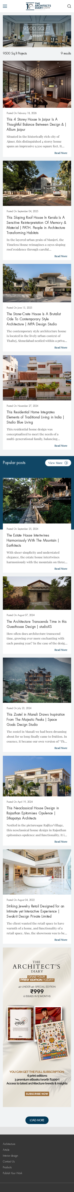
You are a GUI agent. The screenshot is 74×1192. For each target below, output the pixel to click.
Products (7, 1167)
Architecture (9, 1144)
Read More (60, 153)
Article (6, 1150)
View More (55, 463)
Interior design (10, 1155)
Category (37, 35)
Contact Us (9, 1161)
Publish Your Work (12, 1173)
